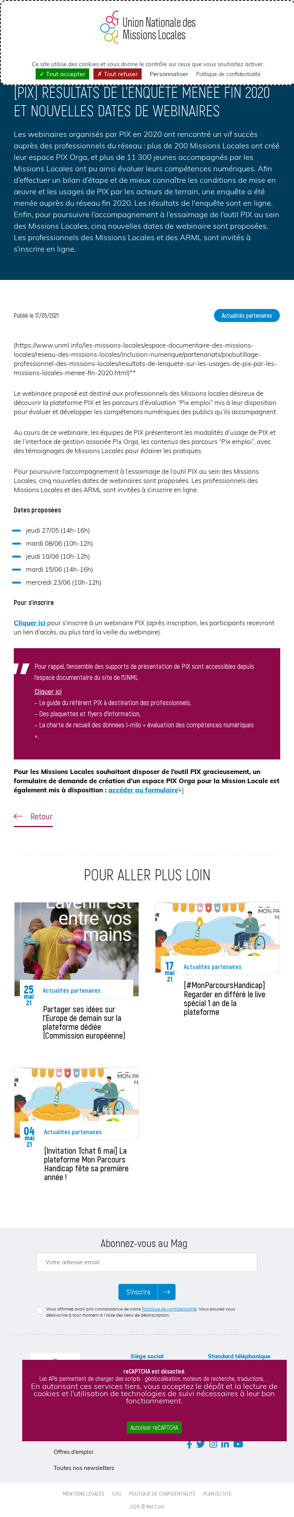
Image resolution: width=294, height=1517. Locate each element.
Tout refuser (120, 74)
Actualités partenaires (247, 315)
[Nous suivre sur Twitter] (200, 1444)
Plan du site (217, 1493)
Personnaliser (169, 74)
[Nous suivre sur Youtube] (238, 1444)
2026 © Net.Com (147, 1506)
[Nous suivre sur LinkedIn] (225, 1444)
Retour (41, 816)
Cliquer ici (30, 623)
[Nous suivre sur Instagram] (213, 1444)
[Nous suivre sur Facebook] (189, 1444)
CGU (116, 1493)
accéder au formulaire (143, 790)
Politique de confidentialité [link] (228, 74)
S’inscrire (138, 1292)
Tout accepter (64, 74)
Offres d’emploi (73, 1451)
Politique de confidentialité (169, 1309)
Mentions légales (84, 1493)
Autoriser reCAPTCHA (154, 1427)
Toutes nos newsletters (84, 1467)
